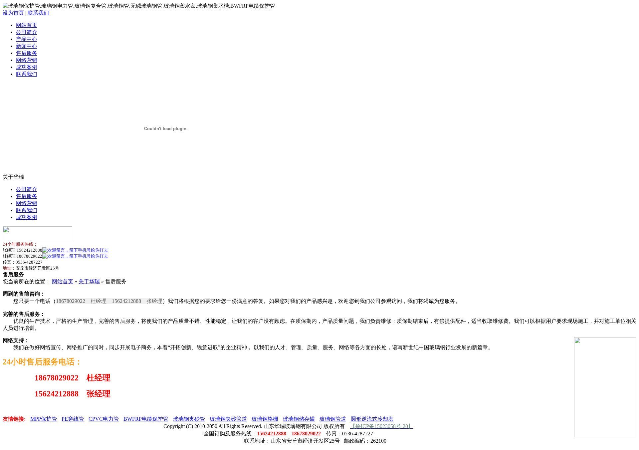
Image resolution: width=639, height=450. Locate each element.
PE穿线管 (73, 419)
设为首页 (13, 13)
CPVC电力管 (104, 419)
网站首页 (26, 25)
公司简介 (26, 32)
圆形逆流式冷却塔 (372, 419)
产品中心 (26, 39)
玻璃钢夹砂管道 (228, 419)
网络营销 (26, 60)
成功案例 (26, 67)
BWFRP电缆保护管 (145, 419)
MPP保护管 (43, 419)
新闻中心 (26, 46)
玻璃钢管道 (333, 419)
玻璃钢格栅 (265, 419)
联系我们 (38, 13)
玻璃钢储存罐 (299, 419)
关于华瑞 (89, 281)
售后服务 (26, 53)
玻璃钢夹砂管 (189, 419)
